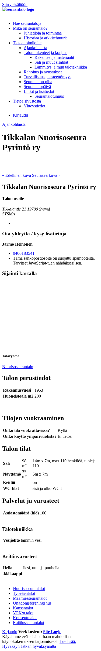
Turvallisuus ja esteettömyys (47, 76)
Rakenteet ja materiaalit (54, 57)
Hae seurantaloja (27, 23)
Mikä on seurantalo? (30, 28)
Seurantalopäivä (37, 86)
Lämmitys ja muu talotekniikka (60, 67)
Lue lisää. (68, 641)
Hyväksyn (11, 646)
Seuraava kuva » (46, 175)
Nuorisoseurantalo (17, 366)
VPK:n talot (23, 613)
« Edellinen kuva (16, 175)
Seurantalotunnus (49, 96)
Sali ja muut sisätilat (51, 62)
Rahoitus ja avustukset (43, 72)
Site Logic (52, 631)
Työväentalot (24, 593)
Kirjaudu (20, 115)
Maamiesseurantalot (30, 598)
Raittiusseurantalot (28, 622)
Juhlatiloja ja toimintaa (43, 33)
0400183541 (23, 253)
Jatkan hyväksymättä (38, 646)
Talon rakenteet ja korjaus (45, 52)
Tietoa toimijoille (27, 42)
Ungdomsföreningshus (32, 603)
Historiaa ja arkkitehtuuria (46, 38)
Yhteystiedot (34, 106)
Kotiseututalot (25, 617)
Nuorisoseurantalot (29, 588)
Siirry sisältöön (14, 4)
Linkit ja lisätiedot (39, 91)
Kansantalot (23, 608)
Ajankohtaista (35, 47)
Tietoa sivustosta (27, 101)
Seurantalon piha (38, 81)
